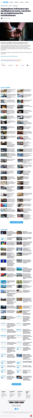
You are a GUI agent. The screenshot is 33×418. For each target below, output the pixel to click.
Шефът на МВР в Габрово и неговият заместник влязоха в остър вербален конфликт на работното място (27, 357)
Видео (2, 396)
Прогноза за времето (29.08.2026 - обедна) (27, 362)
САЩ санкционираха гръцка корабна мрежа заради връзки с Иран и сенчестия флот (11, 337)
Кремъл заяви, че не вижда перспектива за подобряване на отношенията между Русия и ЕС (27, 300)
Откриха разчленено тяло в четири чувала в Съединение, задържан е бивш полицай (27, 155)
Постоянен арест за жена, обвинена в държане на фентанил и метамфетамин (27, 111)
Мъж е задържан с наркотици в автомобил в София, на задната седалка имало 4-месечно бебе (11, 216)
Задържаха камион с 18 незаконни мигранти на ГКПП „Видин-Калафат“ (27, 205)
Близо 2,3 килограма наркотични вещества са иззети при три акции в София (11, 183)
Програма (16, 2)
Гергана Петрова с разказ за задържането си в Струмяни (27, 372)
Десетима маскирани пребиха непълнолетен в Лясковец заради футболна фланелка (11, 106)
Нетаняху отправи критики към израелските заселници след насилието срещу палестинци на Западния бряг (11, 262)
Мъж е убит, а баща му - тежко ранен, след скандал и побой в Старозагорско (11, 205)
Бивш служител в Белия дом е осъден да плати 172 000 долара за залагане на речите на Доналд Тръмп (27, 276)
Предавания (20, 394)
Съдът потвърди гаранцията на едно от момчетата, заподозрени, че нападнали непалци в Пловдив (27, 144)
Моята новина (4, 395)
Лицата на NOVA (12, 394)
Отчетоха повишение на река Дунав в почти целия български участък (27, 344)
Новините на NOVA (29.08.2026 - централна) (11, 286)
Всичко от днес (4, 394)
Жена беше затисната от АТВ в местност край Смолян (27, 287)
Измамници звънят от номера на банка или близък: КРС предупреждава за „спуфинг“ (10, 195)
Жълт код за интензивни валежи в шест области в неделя (11, 318)
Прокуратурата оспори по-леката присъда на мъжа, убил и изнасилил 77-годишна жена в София (11, 200)
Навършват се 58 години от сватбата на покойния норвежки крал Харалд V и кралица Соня (27, 338)
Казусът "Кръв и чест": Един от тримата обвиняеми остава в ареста (10, 172)
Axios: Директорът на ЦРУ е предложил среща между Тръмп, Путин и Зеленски (11, 243)
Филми (19, 396)
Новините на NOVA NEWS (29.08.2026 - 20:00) (11, 281)
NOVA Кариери (28, 396)
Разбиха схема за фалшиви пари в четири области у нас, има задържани (27, 117)
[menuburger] (1, 2)
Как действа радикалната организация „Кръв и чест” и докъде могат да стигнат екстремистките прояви (27, 161)
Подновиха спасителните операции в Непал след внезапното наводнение (11, 372)
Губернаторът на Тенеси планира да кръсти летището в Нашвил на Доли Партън (11, 325)
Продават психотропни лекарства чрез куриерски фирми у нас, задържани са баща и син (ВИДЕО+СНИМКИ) (11, 155)
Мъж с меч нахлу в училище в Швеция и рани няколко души (11, 137)
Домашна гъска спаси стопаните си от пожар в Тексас (27, 281)
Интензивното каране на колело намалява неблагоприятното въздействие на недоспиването (11, 255)
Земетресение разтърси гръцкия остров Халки (27, 291)
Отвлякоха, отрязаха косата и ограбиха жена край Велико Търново (27, 187)
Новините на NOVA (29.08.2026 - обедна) (27, 366)
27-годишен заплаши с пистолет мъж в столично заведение (11, 122)
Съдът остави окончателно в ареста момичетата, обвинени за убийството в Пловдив (11, 210)
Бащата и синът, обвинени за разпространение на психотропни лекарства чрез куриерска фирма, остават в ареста (11, 144)
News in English (28, 397)
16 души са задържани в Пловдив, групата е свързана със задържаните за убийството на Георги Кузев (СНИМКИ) (11, 188)
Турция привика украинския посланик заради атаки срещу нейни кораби (11, 275)
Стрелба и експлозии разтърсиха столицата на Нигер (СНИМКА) (27, 90)
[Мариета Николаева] (1, 18)
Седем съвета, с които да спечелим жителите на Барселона (11, 249)
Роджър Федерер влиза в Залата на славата (27, 324)
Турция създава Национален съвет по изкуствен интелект (11, 307)
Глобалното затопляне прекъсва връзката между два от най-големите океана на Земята (27, 269)
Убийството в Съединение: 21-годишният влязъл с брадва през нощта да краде (27, 138)
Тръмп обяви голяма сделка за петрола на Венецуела (11, 362)
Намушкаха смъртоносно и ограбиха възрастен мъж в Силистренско (27, 200)
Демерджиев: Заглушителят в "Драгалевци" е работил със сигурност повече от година (27, 123)
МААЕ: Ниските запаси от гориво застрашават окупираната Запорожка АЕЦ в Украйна (26, 319)
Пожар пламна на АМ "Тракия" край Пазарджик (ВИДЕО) (27, 307)
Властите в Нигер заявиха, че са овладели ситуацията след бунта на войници (11, 90)
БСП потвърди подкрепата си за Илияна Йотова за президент (27, 349)
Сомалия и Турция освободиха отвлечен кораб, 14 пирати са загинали (27, 249)
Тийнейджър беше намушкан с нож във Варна (27, 106)
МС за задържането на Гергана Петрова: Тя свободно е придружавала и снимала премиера (27, 378)
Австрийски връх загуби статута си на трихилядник (11, 311)
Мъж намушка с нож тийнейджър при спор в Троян (11, 127)
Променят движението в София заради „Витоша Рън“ (27, 232)
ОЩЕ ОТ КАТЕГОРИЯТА (16, 222)
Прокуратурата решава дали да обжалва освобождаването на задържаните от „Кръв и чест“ (11, 167)
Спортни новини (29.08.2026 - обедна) (11, 366)
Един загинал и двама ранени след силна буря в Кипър (27, 254)
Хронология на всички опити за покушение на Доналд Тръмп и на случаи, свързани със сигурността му (27, 210)
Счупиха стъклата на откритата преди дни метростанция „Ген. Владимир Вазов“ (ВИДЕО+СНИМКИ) (27, 173)
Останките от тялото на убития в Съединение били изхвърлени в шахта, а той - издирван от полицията (27, 150)
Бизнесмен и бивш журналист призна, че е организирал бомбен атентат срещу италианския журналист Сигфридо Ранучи (27, 216)
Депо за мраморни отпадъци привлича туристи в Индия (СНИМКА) (27, 261)
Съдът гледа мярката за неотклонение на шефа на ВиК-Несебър (27, 166)
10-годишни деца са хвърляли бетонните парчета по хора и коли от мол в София (11, 117)
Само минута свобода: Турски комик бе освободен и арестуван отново (11, 331)
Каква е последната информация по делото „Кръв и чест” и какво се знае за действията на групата (11, 112)
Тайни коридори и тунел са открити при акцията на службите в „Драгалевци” (11, 132)
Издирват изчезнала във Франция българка (11, 160)
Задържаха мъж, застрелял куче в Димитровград (26, 177)
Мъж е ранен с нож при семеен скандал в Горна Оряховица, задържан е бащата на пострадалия (11, 150)
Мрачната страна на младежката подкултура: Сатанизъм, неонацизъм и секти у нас (27, 132)
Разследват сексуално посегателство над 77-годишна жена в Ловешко (11, 101)
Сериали (19, 395)
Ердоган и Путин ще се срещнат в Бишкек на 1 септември (11, 343)
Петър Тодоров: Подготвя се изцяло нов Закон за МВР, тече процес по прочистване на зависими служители (11, 96)
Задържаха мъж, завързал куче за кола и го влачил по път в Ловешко (27, 194)
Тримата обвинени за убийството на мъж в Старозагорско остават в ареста (11, 178)
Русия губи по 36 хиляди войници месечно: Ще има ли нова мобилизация (11, 356)
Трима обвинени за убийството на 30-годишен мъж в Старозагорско (26, 183)
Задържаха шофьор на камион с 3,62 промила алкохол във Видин (27, 127)
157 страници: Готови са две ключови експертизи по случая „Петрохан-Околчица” (27, 95)
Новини (11, 2)
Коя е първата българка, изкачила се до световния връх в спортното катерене (11, 233)
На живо (26, 2)
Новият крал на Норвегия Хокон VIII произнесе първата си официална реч (11, 269)
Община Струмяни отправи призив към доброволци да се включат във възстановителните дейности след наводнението (11, 301)
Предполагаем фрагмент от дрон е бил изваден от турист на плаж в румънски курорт (27, 331)
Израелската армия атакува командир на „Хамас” (27, 238)
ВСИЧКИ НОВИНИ (16, 384)
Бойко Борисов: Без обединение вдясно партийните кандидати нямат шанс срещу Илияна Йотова (11, 350)
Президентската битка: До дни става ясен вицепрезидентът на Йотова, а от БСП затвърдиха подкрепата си (11, 293)
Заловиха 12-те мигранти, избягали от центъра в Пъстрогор (11, 378)
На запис (22, 2)
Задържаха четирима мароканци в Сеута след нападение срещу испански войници (27, 243)
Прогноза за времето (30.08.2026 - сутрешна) (11, 238)
